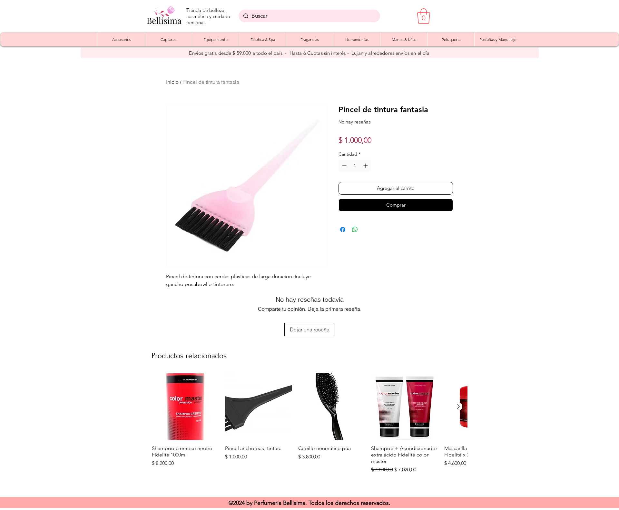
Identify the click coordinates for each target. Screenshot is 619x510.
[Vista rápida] (185, 406)
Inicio (172, 82)
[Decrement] (343, 165)
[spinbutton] (355, 165)
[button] (423, 16)
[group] (309, 432)
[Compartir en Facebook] (343, 229)
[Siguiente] (458, 406)
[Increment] (366, 165)
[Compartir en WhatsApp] (355, 229)
